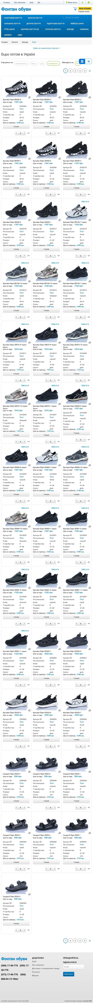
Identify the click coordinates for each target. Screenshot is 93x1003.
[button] (38, 2)
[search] (63, 17)
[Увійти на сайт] (88, 2)
